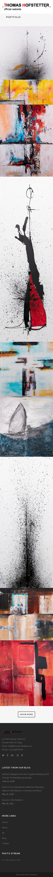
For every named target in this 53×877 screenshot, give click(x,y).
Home (4, 822)
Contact (5, 843)
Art (3, 833)
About (4, 827)
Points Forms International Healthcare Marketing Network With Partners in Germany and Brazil (23, 789)
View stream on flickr (13, 860)
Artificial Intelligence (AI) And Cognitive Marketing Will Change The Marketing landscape (25, 776)
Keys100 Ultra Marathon (12, 800)
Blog (4, 838)
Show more (26, 714)
